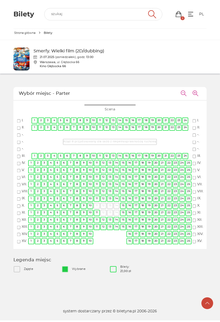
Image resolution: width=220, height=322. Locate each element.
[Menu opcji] (190, 14)
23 (178, 120)
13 (113, 120)
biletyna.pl (126, 311)
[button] (178, 14)
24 (185, 120)
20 (159, 120)
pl (201, 14)
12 (106, 120)
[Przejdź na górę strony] (207, 303)
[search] (103, 14)
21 (165, 120)
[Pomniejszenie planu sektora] (183, 94)
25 (188, 163)
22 (172, 120)
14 (119, 120)
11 (100, 120)
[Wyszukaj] (151, 14)
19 (152, 120)
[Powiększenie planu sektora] (195, 94)
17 (139, 120)
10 (93, 120)
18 (146, 120)
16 (132, 120)
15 (126, 120)
